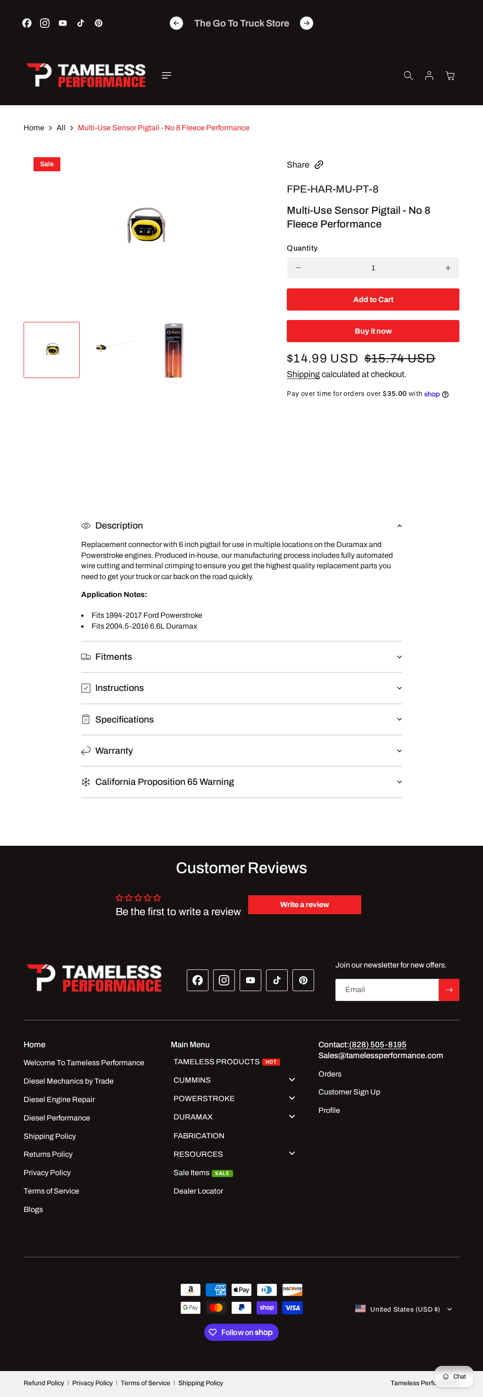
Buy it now (373, 331)
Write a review (304, 904)
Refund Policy (44, 1383)
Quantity (302, 248)
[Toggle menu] (292, 1079)
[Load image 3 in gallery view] (173, 350)
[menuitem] (238, 1063)
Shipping (303, 374)
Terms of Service (145, 1383)
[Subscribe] (449, 990)
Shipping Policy (200, 1383)
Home (34, 128)
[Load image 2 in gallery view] (112, 350)
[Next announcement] (307, 23)
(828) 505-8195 (378, 1044)
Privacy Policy (92, 1383)
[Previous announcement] (176, 23)
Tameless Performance (425, 1383)
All (61, 128)
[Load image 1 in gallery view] (52, 350)
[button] (166, 75)
